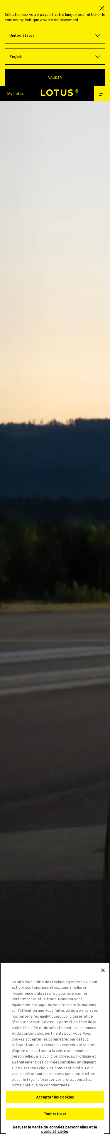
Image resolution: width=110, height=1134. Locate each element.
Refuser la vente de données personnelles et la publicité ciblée (55, 1129)
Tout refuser (55, 1114)
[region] (55, 1048)
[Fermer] (103, 970)
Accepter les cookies (55, 1097)
